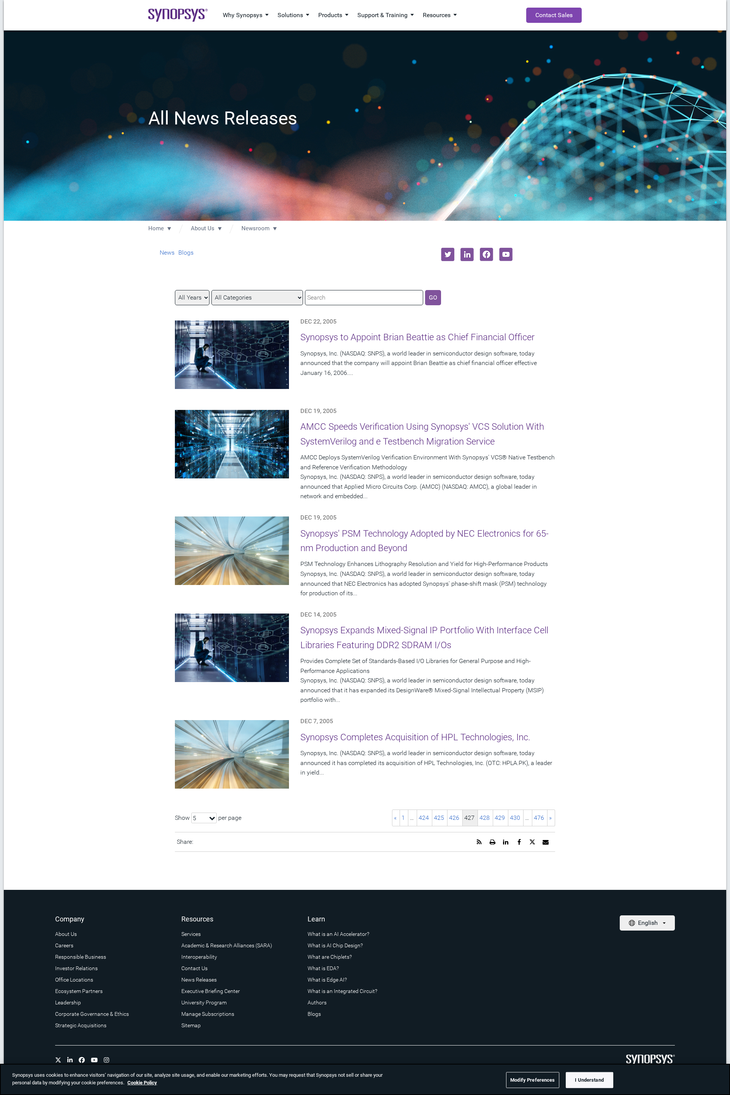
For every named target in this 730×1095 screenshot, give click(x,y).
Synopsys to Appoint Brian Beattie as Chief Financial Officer (417, 337)
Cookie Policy (142, 1082)
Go (433, 297)
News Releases (199, 980)
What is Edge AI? (327, 980)
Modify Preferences (532, 1080)
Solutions (290, 15)
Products (330, 15)
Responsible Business (80, 957)
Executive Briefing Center (210, 991)
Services (191, 934)
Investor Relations (76, 968)
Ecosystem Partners (79, 991)
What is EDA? (323, 968)
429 (500, 817)
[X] (58, 1060)
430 (515, 817)
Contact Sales (554, 15)
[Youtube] (94, 1060)
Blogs (186, 252)
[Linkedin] (70, 1060)
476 (539, 817)
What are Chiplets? (330, 957)
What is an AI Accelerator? (338, 934)
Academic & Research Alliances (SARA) (226, 945)
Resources (437, 15)
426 (454, 817)
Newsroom (255, 228)
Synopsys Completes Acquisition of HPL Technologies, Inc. (415, 737)
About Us (202, 228)
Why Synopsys (242, 15)
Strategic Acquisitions (80, 1025)
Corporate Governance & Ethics (92, 1014)
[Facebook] (82, 1060)
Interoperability (199, 957)
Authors (317, 1002)
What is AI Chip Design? (335, 945)
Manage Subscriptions (207, 1014)
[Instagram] (106, 1060)
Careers (64, 945)
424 (424, 817)
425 (439, 817)
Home (156, 228)
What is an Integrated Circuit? (342, 991)
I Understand (589, 1080)
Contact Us (194, 968)
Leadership (68, 1002)
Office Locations (74, 980)
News (167, 252)
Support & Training (382, 15)
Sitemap (191, 1025)
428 (484, 817)
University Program (204, 1002)
